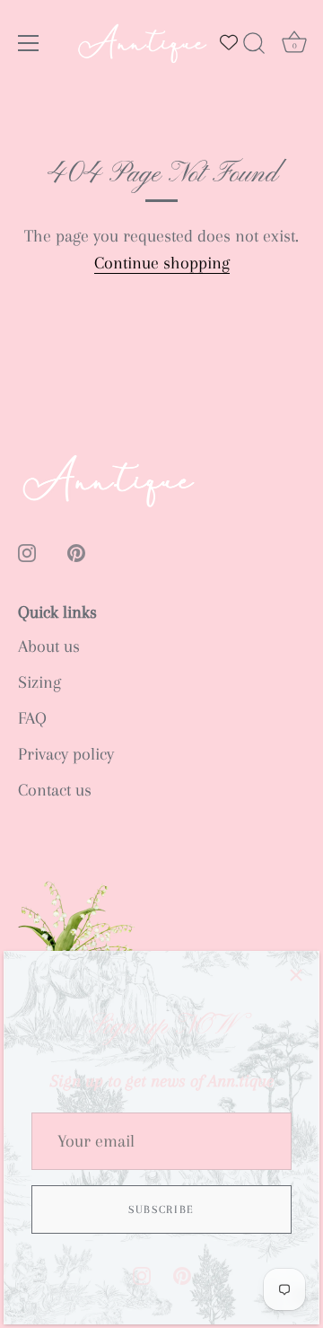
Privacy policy (66, 754)
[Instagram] (142, 1274)
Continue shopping (162, 263)
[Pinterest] (182, 1274)
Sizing (39, 682)
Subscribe (161, 1209)
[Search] (254, 46)
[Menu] (28, 43)
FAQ (32, 718)
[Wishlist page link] (229, 42)
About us (49, 646)
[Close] (296, 974)
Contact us (55, 790)
